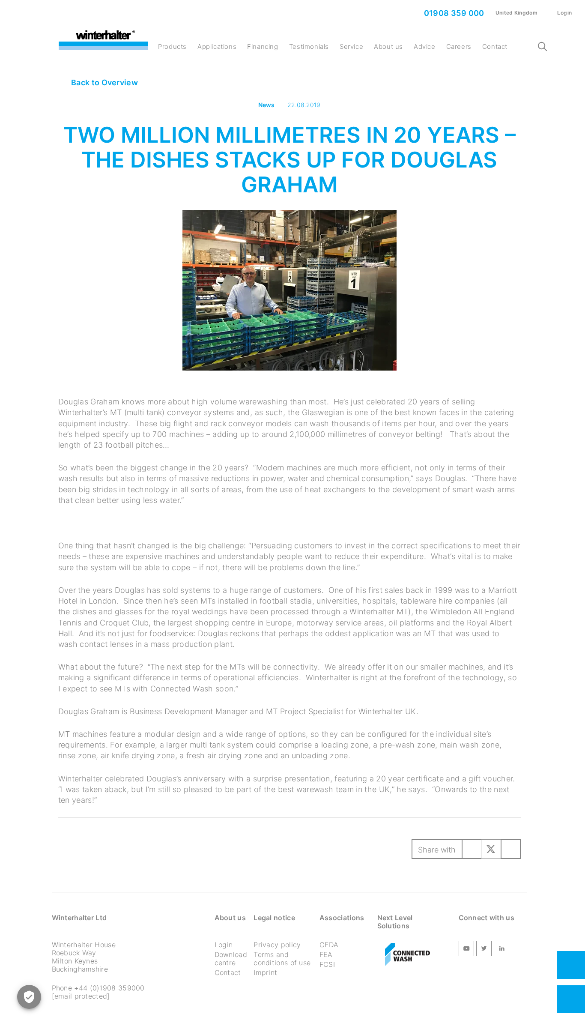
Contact (494, 46)
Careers (459, 46)
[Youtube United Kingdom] (466, 949)
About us (388, 46)
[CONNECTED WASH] (407, 955)
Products (172, 46)
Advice (425, 46)
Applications (216, 46)
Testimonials (309, 46)
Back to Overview (103, 82)
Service (351, 46)
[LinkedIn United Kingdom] (501, 949)
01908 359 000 (453, 13)
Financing (262, 46)
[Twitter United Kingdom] (484, 949)
